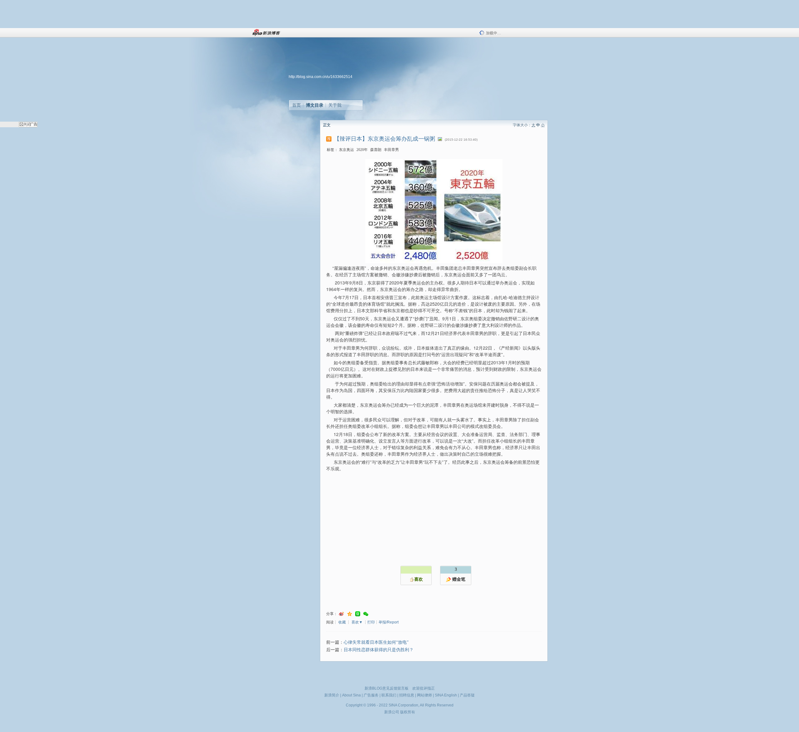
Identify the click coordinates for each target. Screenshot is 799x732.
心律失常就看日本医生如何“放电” (376, 642)
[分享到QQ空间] (349, 614)
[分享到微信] (365, 614)
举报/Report (389, 622)
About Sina (351, 695)
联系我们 (388, 695)
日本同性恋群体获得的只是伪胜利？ (379, 649)
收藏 (342, 622)
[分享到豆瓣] (357, 614)
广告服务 (371, 695)
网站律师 (424, 695)
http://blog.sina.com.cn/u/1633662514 (320, 77)
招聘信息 (406, 695)
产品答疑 (467, 695)
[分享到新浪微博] (341, 614)
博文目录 (314, 105)
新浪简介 (331, 695)
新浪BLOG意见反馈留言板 (387, 688)
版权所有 (407, 712)
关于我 (334, 105)
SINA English (446, 695)
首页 (296, 105)
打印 (371, 622)
